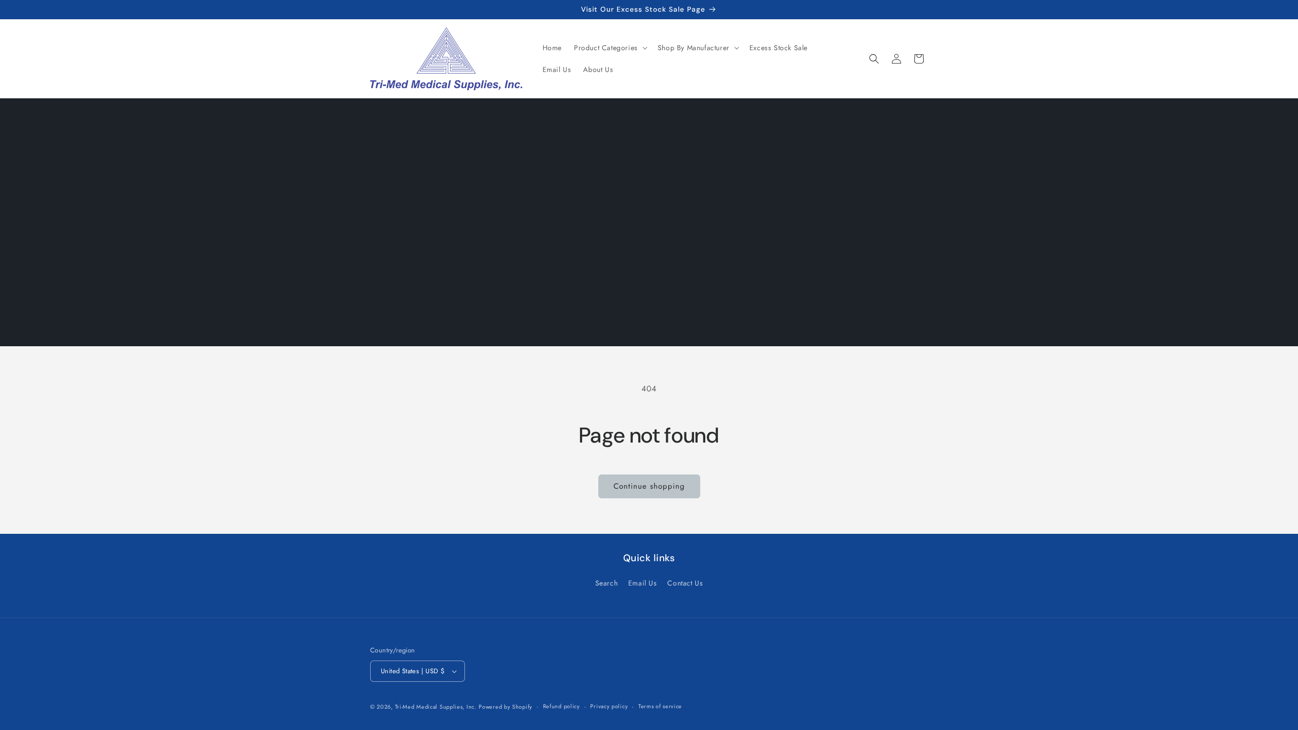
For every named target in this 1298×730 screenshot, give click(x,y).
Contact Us (685, 583)
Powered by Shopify (505, 707)
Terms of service (660, 706)
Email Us (642, 583)
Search (606, 583)
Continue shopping (649, 486)
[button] (610, 47)
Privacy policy (609, 706)
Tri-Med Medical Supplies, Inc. (436, 707)
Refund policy (561, 706)
